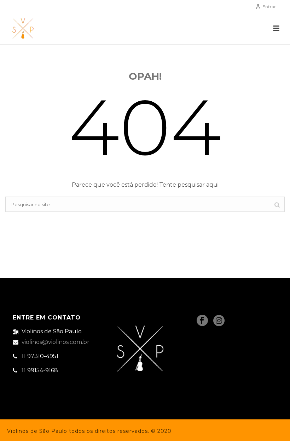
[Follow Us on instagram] (219, 321)
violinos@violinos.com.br (55, 342)
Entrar (269, 6)
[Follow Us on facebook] (202, 321)
